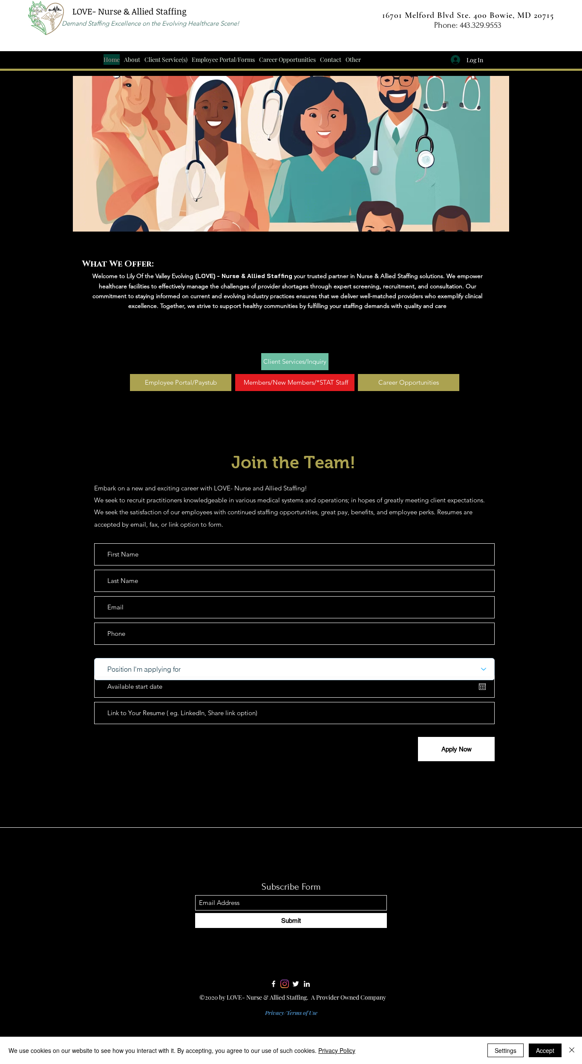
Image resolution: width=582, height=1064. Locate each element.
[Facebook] (273, 984)
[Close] (572, 1050)
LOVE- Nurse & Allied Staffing (128, 11)
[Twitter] (295, 984)
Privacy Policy (336, 1050)
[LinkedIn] (307, 984)
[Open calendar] (482, 686)
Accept (545, 1050)
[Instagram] (284, 984)
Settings (505, 1050)
